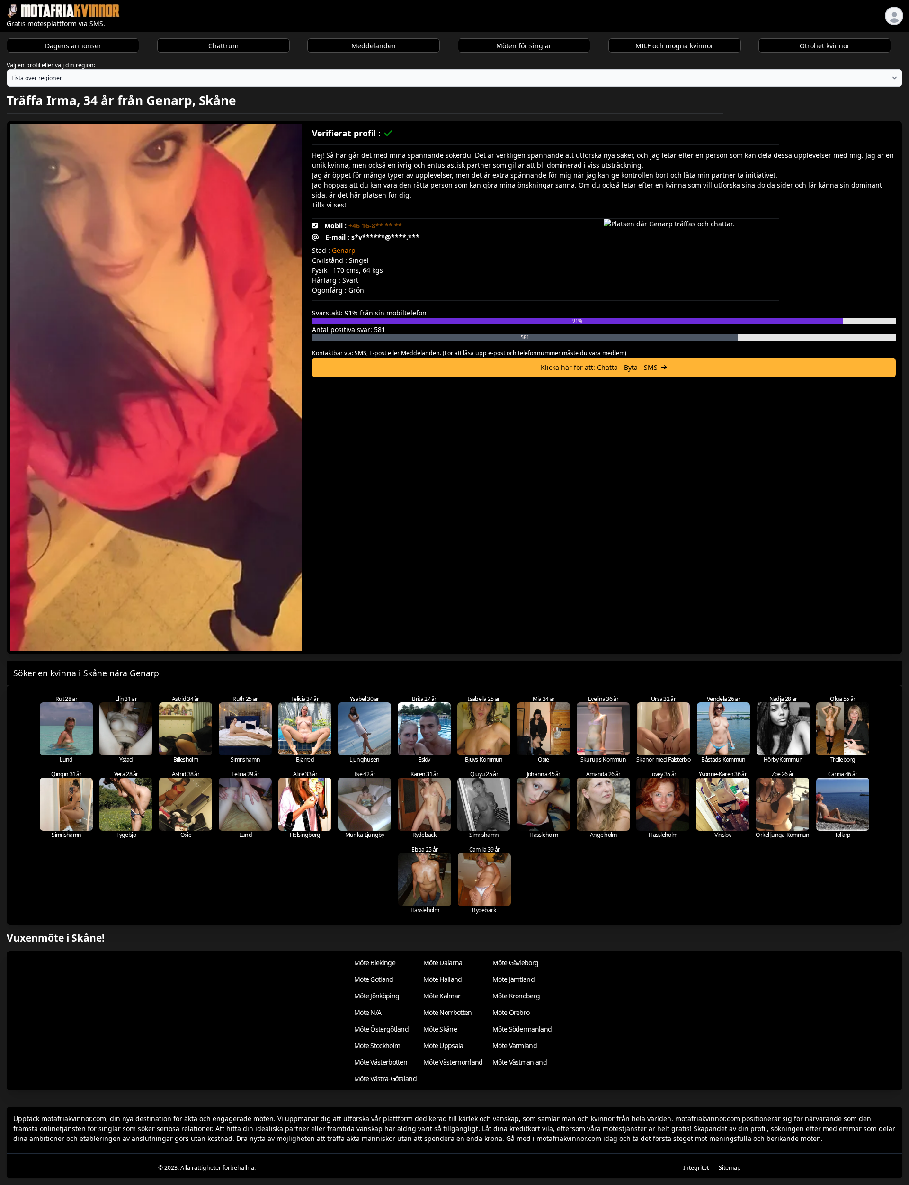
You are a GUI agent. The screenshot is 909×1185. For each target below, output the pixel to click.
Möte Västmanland (519, 1062)
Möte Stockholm (377, 1045)
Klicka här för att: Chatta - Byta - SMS (599, 367)
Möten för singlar (524, 45)
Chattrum (223, 45)
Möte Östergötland (381, 1028)
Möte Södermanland (522, 1028)
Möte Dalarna (443, 962)
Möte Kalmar (441, 995)
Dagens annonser (73, 45)
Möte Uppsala (443, 1045)
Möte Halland (442, 979)
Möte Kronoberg (516, 995)
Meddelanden (373, 45)
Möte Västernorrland (453, 1062)
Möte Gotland (373, 979)
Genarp (344, 250)
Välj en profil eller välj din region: (51, 65)
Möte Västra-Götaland (385, 1078)
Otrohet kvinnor (825, 45)
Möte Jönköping (376, 995)
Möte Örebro (510, 1012)
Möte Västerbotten (380, 1062)
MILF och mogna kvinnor (674, 45)
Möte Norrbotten (447, 1012)
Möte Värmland (514, 1045)
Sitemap (730, 1168)
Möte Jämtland (513, 979)
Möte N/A (367, 1012)
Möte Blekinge (374, 962)
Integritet (696, 1168)
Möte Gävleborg (515, 962)
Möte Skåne (440, 1028)
